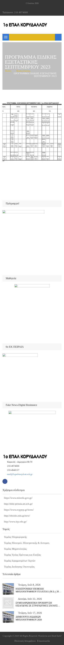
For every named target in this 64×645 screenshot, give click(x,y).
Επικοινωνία (43, 641)
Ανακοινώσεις (23, 70)
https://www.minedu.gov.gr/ (18, 498)
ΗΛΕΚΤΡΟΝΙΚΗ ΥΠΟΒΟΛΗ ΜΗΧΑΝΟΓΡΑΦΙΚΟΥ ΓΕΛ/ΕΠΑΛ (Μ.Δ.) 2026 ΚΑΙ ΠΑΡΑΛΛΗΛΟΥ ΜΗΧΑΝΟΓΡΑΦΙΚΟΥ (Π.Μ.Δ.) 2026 (38, 590)
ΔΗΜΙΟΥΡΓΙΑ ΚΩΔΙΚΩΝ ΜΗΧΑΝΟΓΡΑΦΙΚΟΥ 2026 (29, 618)
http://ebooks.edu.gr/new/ (17, 515)
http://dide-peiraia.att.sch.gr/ (18, 504)
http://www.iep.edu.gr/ (15, 521)
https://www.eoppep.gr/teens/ (19, 509)
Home (8, 70)
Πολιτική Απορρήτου (25, 641)
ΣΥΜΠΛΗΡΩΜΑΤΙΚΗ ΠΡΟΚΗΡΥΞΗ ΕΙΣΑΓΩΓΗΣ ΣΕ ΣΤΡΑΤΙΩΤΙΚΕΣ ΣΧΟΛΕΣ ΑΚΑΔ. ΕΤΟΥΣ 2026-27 (37, 604)
